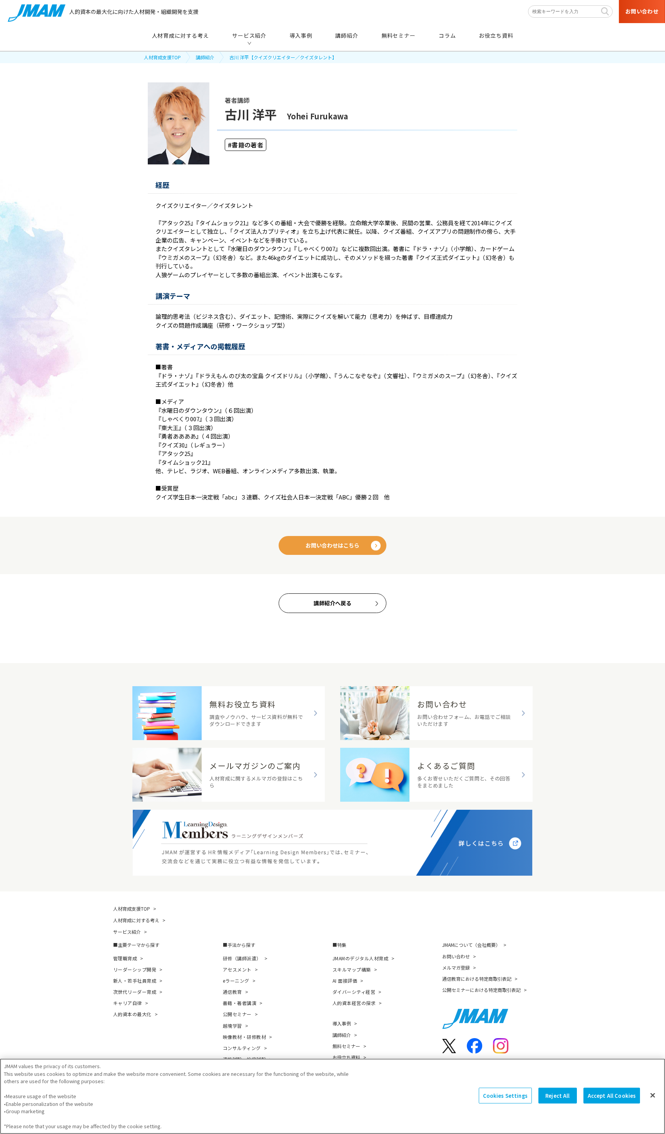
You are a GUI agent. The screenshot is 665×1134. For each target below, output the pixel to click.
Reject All (557, 1095)
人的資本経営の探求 (354, 1003)
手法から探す (241, 944)
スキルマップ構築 (351, 969)
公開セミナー (237, 1014)
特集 (341, 944)
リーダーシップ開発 (134, 969)
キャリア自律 (127, 1003)
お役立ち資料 (346, 1057)
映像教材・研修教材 (244, 1036)
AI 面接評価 (344, 980)
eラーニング (236, 980)
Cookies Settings (505, 1095)
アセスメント (237, 969)
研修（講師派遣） (242, 958)
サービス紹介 (127, 931)
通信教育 (232, 991)
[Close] (652, 1095)
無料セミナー (346, 1046)
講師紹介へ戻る (332, 603)
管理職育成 (125, 958)
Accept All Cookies (612, 1095)
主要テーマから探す (138, 944)
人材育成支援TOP (162, 57)
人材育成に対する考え (136, 920)
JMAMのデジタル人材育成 (360, 958)
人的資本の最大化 (132, 1014)
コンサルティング (242, 1048)
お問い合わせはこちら (332, 545)
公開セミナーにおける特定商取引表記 (481, 990)
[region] (332, 1096)
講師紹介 (205, 57)
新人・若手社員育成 (134, 980)
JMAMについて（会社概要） (471, 944)
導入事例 (341, 1023)
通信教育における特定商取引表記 (476, 978)
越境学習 (232, 1025)
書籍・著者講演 (239, 1003)
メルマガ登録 (456, 967)
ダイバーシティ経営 (353, 991)
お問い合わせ (456, 956)
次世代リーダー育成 (134, 991)
